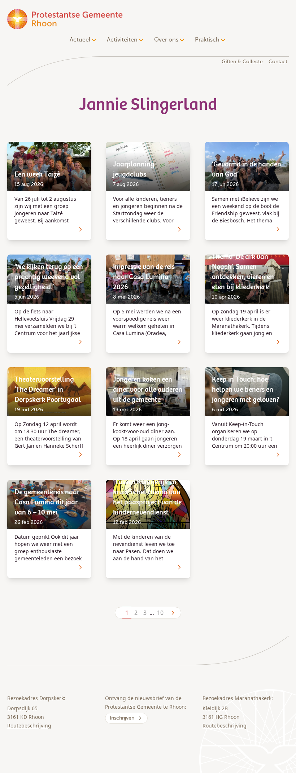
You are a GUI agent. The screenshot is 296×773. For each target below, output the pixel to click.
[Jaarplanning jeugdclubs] (179, 229)
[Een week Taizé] (80, 229)
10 (160, 613)
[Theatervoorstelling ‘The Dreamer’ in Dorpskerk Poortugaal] (80, 454)
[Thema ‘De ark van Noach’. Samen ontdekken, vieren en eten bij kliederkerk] (278, 342)
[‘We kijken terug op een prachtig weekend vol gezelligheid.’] (80, 342)
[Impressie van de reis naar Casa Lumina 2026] (179, 342)
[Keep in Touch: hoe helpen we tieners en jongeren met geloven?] (278, 454)
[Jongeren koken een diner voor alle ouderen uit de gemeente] (179, 454)
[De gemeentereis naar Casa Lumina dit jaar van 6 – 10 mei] (80, 567)
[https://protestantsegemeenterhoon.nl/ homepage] (65, 19)
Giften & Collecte (242, 61)
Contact (278, 61)
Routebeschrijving (29, 725)
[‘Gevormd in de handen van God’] (278, 229)
